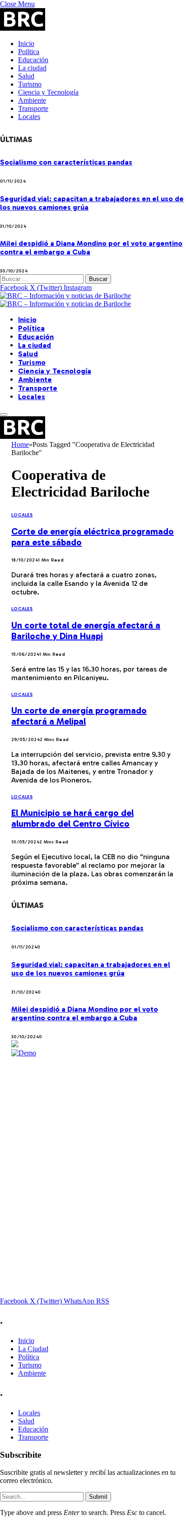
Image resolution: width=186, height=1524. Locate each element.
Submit (98, 1496)
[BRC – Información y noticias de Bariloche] (65, 300)
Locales (29, 116)
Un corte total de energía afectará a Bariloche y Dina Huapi (85, 630)
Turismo (30, 84)
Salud (26, 76)
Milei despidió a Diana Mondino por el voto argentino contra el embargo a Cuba (84, 1013)
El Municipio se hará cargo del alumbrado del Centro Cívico (72, 818)
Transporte (33, 108)
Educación (33, 60)
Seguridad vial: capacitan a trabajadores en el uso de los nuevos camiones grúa (90, 968)
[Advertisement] (93, 1150)
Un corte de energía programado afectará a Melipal (79, 716)
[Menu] (3, 414)
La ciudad (32, 68)
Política (28, 51)
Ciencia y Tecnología (48, 92)
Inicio (26, 43)
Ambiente (32, 100)
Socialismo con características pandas (66, 162)
